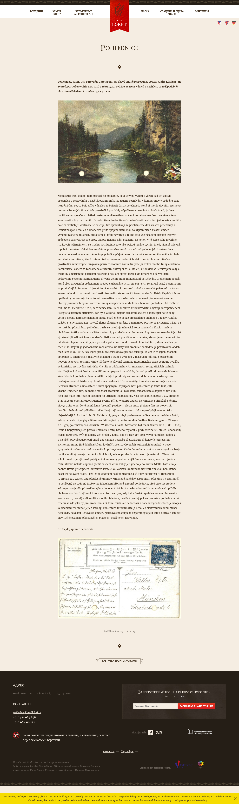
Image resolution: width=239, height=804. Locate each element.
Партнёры (127, 751)
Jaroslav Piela (37, 766)
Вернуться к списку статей (119, 661)
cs (219, 23)
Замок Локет (56, 13)
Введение (36, 11)
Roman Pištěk (53, 766)
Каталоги (108, 751)
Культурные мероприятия (83, 13)
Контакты (202, 11)
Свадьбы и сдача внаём (172, 13)
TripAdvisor (159, 732)
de (234, 23)
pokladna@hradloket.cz (27, 712)
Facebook (150, 732)
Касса (145, 11)
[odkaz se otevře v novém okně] (184, 768)
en (227, 23)
